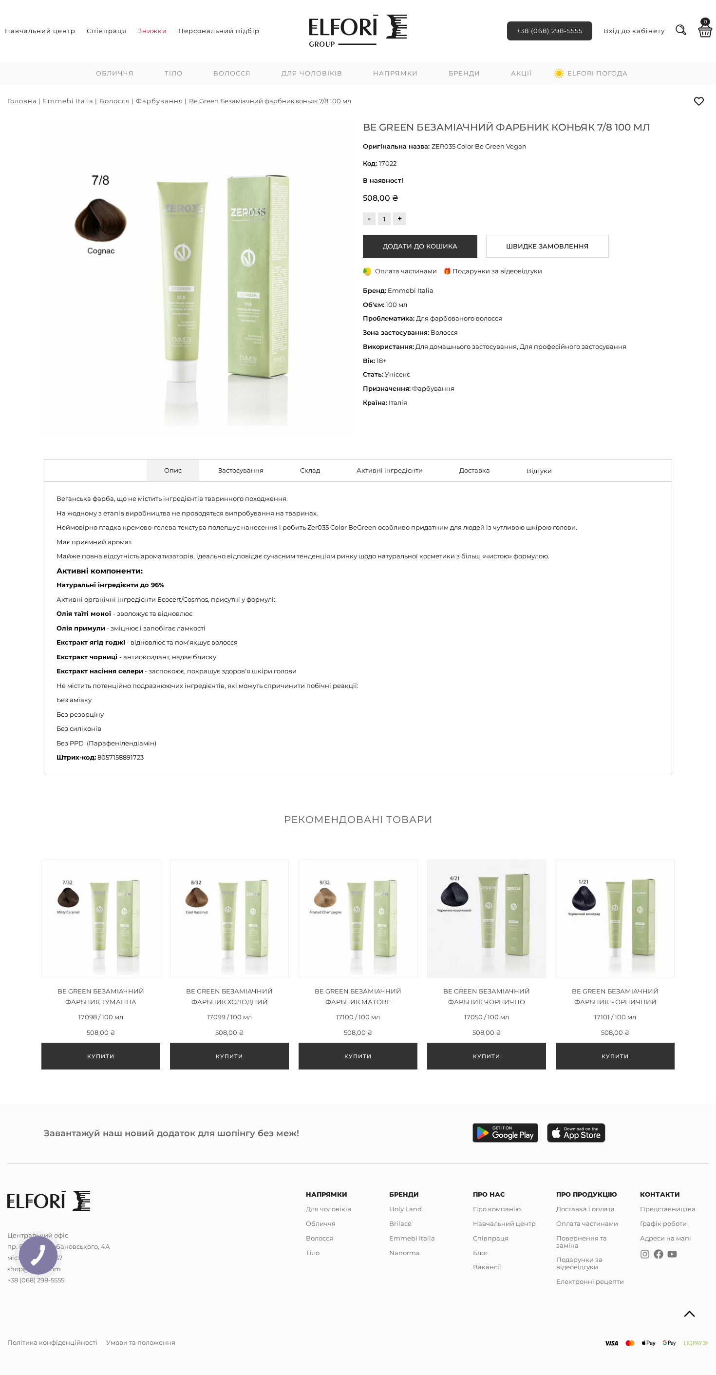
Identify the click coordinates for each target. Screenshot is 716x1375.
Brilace (400, 1223)
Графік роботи (663, 1223)
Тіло (174, 73)
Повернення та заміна (581, 1241)
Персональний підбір (219, 31)
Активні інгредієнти (390, 470)
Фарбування (159, 101)
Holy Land (405, 1209)
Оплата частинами (587, 1223)
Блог (480, 1253)
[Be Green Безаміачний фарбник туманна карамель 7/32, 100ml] (100, 964)
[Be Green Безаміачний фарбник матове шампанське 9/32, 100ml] (358, 964)
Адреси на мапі (665, 1238)
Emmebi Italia (68, 101)
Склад (310, 470)
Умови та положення (140, 1342)
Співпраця (107, 31)
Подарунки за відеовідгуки (579, 1263)
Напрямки (395, 73)
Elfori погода (597, 73)
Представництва (668, 1209)
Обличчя (115, 73)
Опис (173, 470)
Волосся (232, 73)
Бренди (464, 73)
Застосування (241, 470)
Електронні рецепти (590, 1281)
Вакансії (487, 1267)
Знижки (152, 31)
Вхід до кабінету (634, 31)
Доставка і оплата (585, 1209)
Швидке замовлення (547, 246)
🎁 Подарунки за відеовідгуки (492, 271)
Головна (22, 101)
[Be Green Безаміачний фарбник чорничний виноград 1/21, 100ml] (615, 964)
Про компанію (497, 1209)
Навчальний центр (40, 31)
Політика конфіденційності (52, 1342)
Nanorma (404, 1253)
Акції (521, 73)
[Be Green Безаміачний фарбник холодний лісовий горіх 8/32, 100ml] (229, 964)
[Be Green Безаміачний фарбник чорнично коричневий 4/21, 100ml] (486, 964)
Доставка (474, 470)
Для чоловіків (312, 73)
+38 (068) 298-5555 (550, 31)
